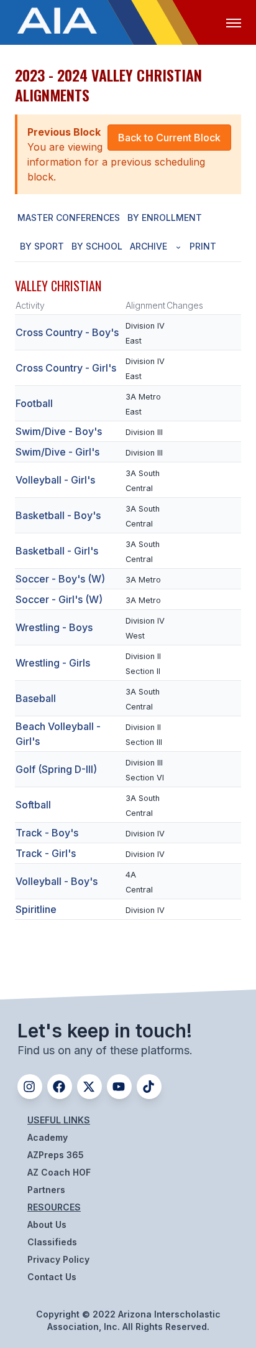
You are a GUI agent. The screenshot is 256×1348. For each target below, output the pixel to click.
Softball (33, 804)
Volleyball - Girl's (55, 480)
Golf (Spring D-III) (56, 769)
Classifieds (52, 1242)
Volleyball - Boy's (57, 881)
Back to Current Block (169, 137)
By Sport (42, 246)
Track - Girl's (46, 853)
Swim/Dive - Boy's (59, 431)
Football (34, 403)
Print (203, 246)
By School (96, 246)
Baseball (36, 698)
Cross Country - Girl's (66, 368)
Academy (47, 1137)
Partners (46, 1189)
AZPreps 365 (55, 1154)
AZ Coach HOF (59, 1172)
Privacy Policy (58, 1259)
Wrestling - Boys (54, 627)
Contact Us (51, 1276)
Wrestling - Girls (53, 663)
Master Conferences (68, 217)
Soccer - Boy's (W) (60, 579)
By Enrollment (164, 217)
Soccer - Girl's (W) (59, 599)
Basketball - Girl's (57, 551)
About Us (46, 1224)
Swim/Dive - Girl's (57, 452)
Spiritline (36, 909)
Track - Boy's (47, 832)
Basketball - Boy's (58, 515)
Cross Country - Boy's (67, 332)
